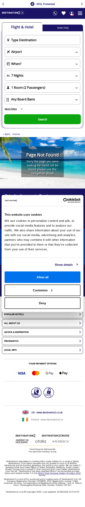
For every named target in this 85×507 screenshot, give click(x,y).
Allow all (42, 277)
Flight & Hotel (22, 27)
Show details (64, 264)
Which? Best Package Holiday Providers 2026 (59, 473)
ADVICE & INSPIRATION (16, 332)
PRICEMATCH (11, 341)
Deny (42, 303)
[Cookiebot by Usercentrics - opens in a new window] (63, 200)
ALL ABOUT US (12, 323)
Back (7, 134)
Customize (40, 290)
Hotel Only (63, 27)
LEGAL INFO (10, 350)
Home (16, 134)
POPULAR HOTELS (14, 314)
